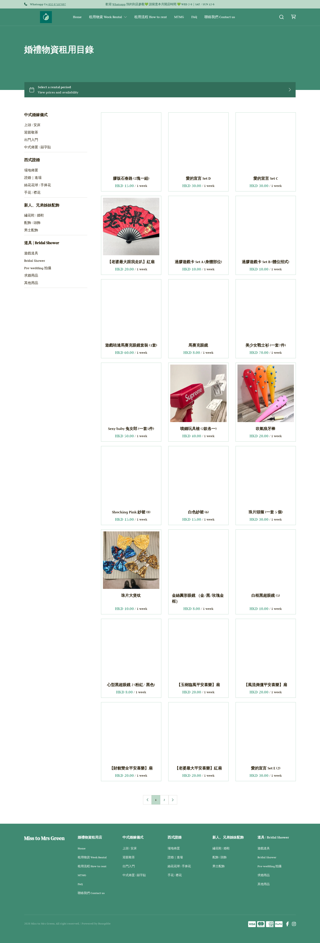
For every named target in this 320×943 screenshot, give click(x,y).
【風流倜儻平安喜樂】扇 (265, 685)
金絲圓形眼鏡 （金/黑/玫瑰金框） (198, 598)
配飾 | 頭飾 (32, 223)
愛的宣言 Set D (198, 178)
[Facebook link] (287, 924)
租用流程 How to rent (150, 17)
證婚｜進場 (33, 178)
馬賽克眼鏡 (198, 345)
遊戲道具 (31, 253)
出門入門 (31, 140)
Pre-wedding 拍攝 (37, 268)
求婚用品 (31, 275)
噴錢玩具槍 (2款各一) (198, 428)
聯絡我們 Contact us (219, 17)
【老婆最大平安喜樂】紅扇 (198, 768)
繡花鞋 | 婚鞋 (34, 215)
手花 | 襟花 (32, 192)
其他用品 (31, 283)
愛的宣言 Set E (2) (265, 768)
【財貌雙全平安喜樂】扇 (131, 768)
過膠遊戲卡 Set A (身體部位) (198, 262)
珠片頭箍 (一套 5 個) (266, 512)
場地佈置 (31, 170)
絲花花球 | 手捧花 (37, 185)
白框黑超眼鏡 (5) (265, 595)
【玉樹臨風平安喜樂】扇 (198, 685)
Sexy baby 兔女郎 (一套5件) (131, 428)
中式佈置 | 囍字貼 (37, 147)
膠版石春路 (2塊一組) (131, 178)
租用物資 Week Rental (105, 17)
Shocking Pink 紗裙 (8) (131, 512)
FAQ (194, 17)
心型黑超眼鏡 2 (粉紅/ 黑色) (131, 685)
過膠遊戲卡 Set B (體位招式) (266, 262)
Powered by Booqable (96, 923)
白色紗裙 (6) (198, 512)
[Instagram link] (294, 924)
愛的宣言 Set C (265, 178)
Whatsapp (119, 4)
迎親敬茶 (31, 132)
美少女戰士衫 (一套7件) (266, 345)
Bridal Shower (34, 261)
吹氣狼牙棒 (266, 428)
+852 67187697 (56, 4)
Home (77, 17)
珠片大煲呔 (131, 595)
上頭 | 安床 (32, 125)
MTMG (179, 17)
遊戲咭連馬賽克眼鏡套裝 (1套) (131, 345)
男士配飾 (31, 230)
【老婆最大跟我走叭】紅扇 (131, 262)
